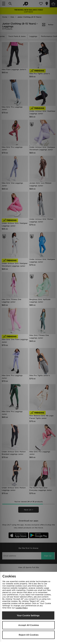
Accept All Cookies (28, 625)
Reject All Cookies (28, 635)
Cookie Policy (21, 608)
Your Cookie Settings (28, 615)
